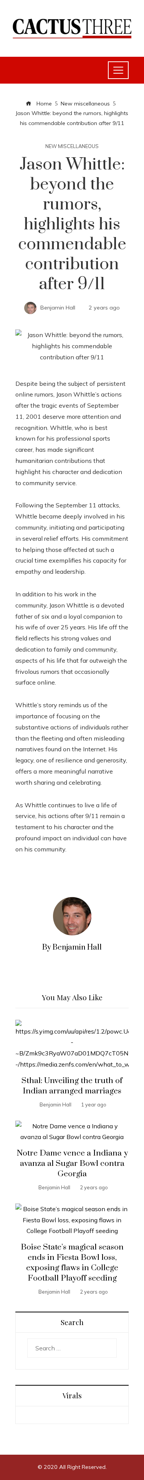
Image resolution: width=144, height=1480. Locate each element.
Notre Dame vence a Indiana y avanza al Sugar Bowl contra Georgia (72, 1163)
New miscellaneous (72, 146)
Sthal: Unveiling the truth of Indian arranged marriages (72, 1086)
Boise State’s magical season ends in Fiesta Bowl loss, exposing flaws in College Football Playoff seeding (72, 1262)
